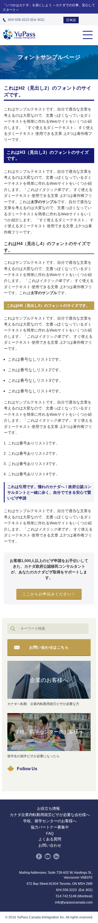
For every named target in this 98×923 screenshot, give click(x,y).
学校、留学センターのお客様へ (49, 731)
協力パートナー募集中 (50, 827)
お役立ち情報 (48, 808)
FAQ (50, 833)
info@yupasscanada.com (74, 902)
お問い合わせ (49, 845)
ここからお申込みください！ (48, 594)
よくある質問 (49, 839)
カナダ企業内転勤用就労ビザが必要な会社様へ (50, 814)
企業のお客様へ (49, 680)
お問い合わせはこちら (49, 647)
